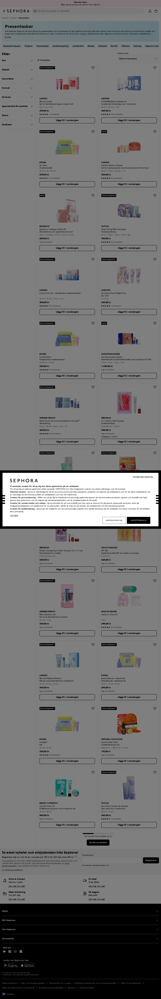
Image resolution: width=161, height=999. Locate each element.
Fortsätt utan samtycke (143, 477)
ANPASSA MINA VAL (114, 520)
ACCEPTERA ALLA (139, 520)
